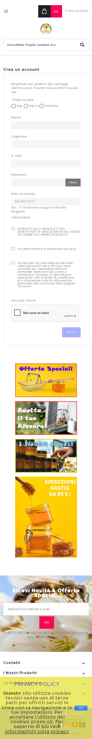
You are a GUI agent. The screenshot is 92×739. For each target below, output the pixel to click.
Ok (81, 708)
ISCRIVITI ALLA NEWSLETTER (49, 231)
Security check (23, 300)
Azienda (51, 105)
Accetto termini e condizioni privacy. (47, 248)
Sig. (19, 105)
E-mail (16, 155)
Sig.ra (33, 105)
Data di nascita (23, 193)
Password (19, 174)
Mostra (73, 182)
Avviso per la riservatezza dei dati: (46, 274)
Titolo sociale (22, 100)
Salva (71, 332)
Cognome (19, 136)
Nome (16, 117)
